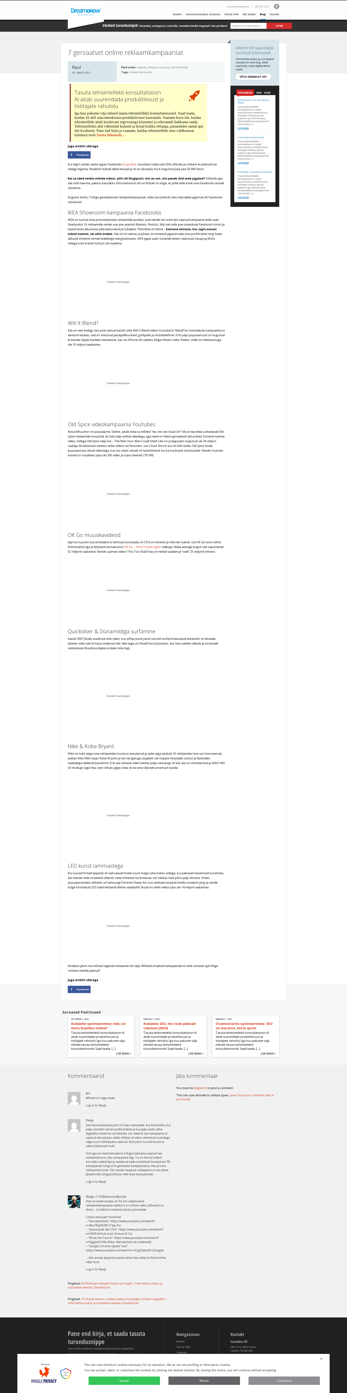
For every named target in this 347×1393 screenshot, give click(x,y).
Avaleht (177, 14)
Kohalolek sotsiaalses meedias (255, 172)
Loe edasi (243, 128)
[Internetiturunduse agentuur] (86, 15)
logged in (200, 1088)
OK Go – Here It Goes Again (142, 547)
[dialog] (173, 1373)
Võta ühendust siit (253, 76)
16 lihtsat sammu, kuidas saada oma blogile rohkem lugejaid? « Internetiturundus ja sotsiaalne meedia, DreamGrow (117, 1301)
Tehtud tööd (231, 14)
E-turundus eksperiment (251, 137)
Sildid (267, 92)
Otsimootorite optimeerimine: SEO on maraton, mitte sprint (244, 1025)
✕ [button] (321, 1359)
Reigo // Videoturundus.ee (106, 1196)
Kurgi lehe (129, 164)
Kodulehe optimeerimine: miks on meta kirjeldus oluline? (98, 1025)
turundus (164, 67)
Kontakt (274, 14)
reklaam (152, 67)
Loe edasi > (123, 1053)
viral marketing (179, 67)
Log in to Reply (96, 1105)
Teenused (181, 1352)
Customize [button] (284, 1380)
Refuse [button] (204, 1380)
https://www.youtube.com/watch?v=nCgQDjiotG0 (118, 1250)
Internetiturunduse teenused (203, 14)
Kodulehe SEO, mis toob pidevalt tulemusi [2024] (169, 1025)
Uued (259, 92)
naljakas (141, 67)
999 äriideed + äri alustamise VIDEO (253, 101)
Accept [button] (124, 1380)
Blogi (263, 14)
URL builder (249, 14)
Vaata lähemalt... (110, 135)
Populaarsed (245, 92)
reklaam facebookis (140, 72)
